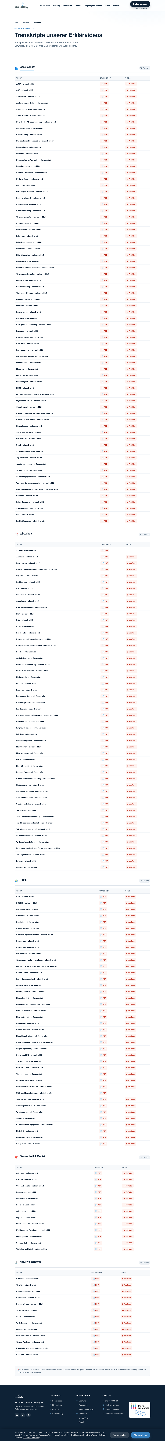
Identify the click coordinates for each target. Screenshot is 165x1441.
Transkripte (83, 1413)
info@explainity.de (34, 1372)
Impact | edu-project (93, 5)
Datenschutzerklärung (31, 1437)
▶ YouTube (131, 84)
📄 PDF (104, 84)
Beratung (56, 5)
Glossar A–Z (83, 1417)
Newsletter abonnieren (114, 1413)
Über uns (78, 5)
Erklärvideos (45, 5)
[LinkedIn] (22, 1415)
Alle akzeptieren (140, 1435)
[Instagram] (28, 1415)
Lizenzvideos (57, 1405)
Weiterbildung (57, 1413)
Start (16, 23)
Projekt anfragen (140, 4)
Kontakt (116, 5)
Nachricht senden (112, 1409)
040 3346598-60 (141, 9)
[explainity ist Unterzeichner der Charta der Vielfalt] (139, 1410)
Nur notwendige (119, 1435)
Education (25, 23)
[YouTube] (17, 1415)
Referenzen (67, 5)
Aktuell (107, 5)
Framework (83, 1405)
